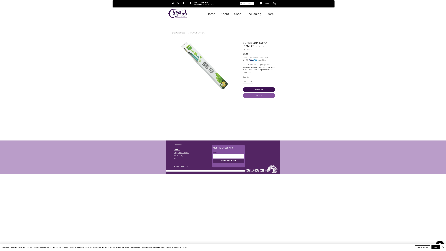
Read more (247, 72)
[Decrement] (244, 81)
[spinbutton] (248, 81)
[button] (274, 3)
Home (173, 33)
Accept (435, 247)
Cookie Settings (422, 247)
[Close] (443, 247)
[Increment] (251, 81)
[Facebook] (183, 3)
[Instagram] (178, 3)
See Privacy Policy (180, 247)
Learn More (261, 60)
